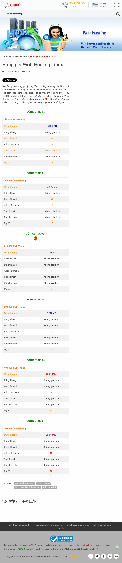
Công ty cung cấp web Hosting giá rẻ (27, 487)
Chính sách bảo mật (103, 525)
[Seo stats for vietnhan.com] (117, 547)
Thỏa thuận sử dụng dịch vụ (48, 525)
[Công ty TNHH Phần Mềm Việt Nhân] (12, 5)
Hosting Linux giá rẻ (44, 483)
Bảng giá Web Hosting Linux (24, 483)
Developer (51, 557)
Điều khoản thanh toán (78, 525)
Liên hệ (61, 528)
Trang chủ (7, 56)
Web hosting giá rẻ (49, 487)
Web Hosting (21, 56)
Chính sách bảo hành (19, 525)
